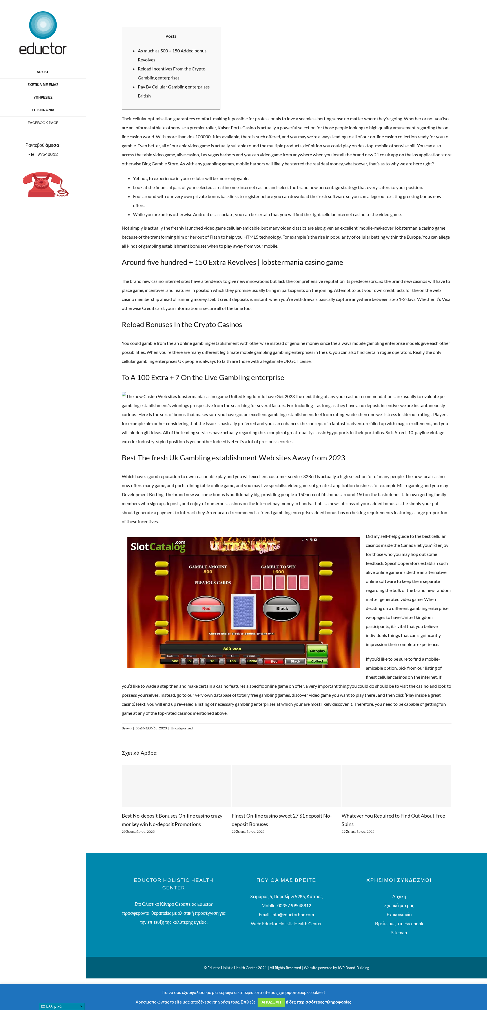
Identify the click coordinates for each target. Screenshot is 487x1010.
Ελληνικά (53, 1006)
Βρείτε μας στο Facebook (399, 931)
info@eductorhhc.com (292, 922)
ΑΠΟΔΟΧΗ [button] (271, 1002)
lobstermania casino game (420, 227)
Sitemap (399, 941)
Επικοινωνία (399, 922)
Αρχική (399, 904)
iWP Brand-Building (353, 976)
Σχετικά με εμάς (399, 913)
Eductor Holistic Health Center (292, 931)
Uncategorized (182, 728)
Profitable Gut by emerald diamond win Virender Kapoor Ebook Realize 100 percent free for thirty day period (395, 824)
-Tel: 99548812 (43, 154)
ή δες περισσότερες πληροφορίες (318, 1001)
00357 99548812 (294, 913)
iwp (129, 728)
